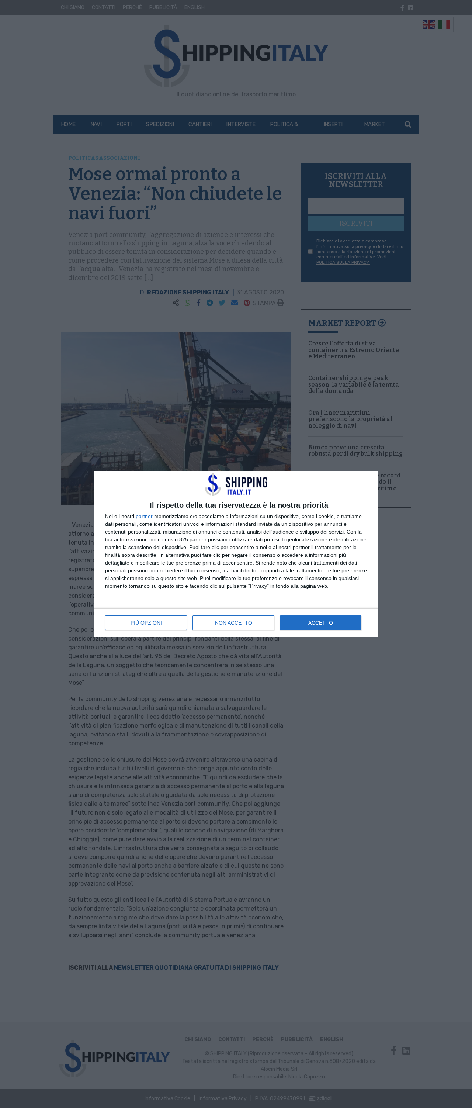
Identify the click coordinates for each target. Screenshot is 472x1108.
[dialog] (236, 553)
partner (144, 516)
